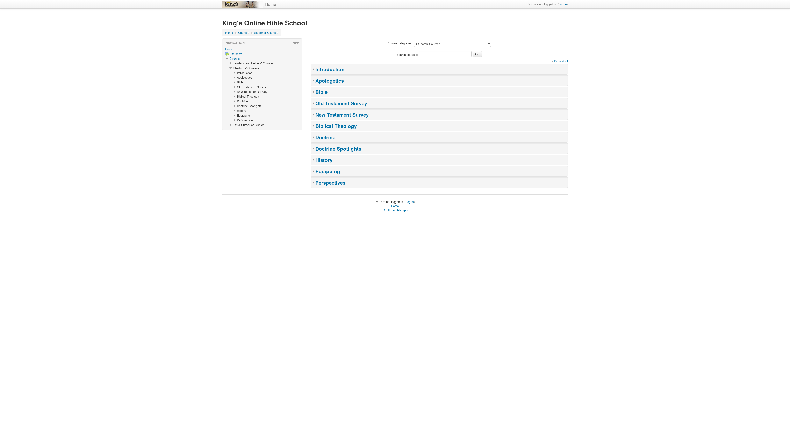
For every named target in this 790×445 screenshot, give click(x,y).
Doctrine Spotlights (338, 148)
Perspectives (330, 182)
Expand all (561, 61)
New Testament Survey (342, 114)
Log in (563, 4)
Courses (235, 58)
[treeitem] (262, 49)
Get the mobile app (395, 210)
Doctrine (325, 137)
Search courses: (408, 55)
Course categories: (400, 43)
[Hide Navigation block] (294, 43)
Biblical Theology (336, 125)
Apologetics (329, 80)
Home (270, 4)
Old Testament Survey (341, 103)
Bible (321, 91)
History (323, 159)
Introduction (330, 69)
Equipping (327, 171)
